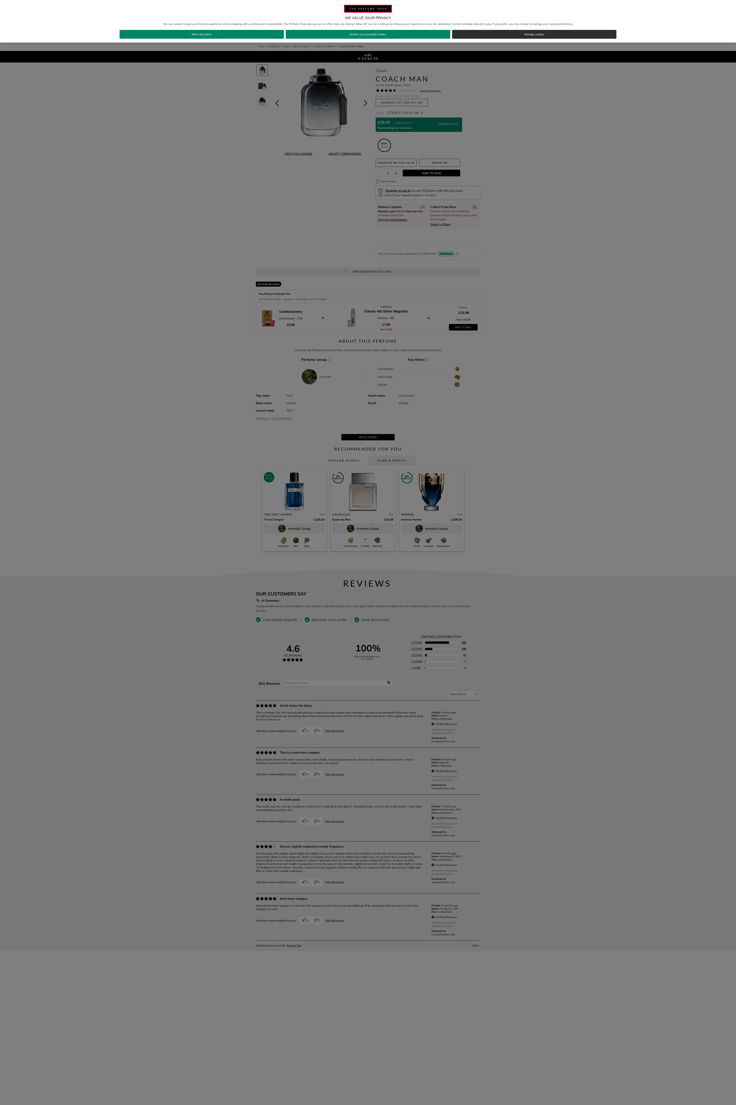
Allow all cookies (201, 34)
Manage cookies (534, 34)
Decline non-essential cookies (368, 34)
